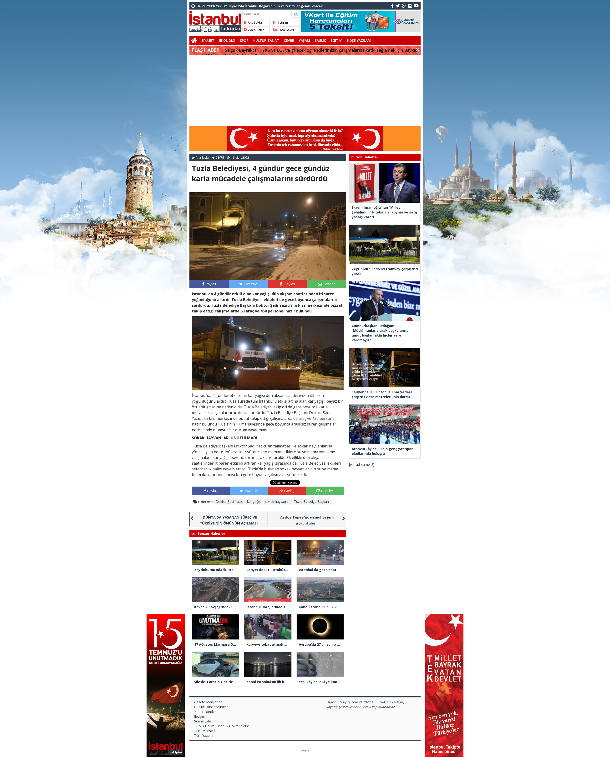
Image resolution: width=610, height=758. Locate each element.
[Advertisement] (305, 90)
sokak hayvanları (277, 501)
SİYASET (207, 40)
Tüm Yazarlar (204, 735)
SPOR (244, 40)
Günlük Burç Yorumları (211, 707)
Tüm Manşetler (206, 730)
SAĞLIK (320, 40)
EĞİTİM (336, 40)
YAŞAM (304, 40)
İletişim (282, 23)
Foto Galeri (286, 30)
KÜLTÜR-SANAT (266, 40)
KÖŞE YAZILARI (359, 40)
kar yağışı (254, 501)
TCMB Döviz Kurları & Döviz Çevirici (221, 726)
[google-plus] (404, 5)
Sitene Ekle (202, 721)
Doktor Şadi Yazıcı (230, 501)
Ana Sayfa (254, 23)
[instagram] (410, 5)
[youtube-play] (416, 5)
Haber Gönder (205, 711)
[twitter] (398, 5)
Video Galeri (255, 30)
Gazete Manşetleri (208, 702)
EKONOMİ (227, 40)
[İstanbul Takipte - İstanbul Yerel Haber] (215, 20)
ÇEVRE (289, 40)
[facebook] (392, 5)
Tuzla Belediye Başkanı (312, 501)
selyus (305, 750)
